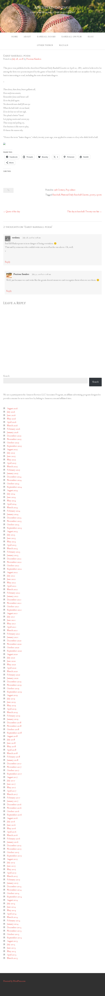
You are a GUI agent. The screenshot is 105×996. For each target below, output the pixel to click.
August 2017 (12, 777)
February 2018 (13, 756)
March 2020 (12, 671)
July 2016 (11, 821)
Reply (7, 262)
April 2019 (11, 709)
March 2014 (12, 917)
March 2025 (12, 466)
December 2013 (14, 927)
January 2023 (12, 555)
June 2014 (11, 907)
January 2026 (12, 432)
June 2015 (11, 866)
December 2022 (14, 558)
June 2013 (11, 948)
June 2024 (11, 497)
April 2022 (11, 586)
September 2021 (14, 610)
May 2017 (11, 787)
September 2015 (14, 855)
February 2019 (13, 715)
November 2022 (14, 562)
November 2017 (14, 767)
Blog (91, 37)
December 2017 (14, 763)
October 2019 (13, 688)
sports (99, 194)
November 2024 (14, 480)
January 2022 (12, 596)
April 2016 (11, 831)
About (27, 37)
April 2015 (11, 872)
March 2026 (12, 425)
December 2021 (14, 599)
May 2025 (11, 459)
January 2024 (12, 514)
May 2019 (11, 705)
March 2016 (12, 835)
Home (14, 37)
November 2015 (14, 849)
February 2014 (13, 920)
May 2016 (11, 828)
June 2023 (11, 538)
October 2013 (13, 934)
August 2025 (12, 449)
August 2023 (12, 531)
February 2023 (13, 552)
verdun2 (16, 237)
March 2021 (12, 630)
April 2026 (11, 422)
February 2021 (13, 633)
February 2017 (13, 797)
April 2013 (11, 954)
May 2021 (11, 623)
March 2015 (12, 876)
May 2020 (11, 664)
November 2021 (14, 603)
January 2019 (12, 719)
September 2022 (14, 569)
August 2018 (12, 736)
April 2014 (11, 913)
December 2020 (14, 640)
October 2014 (13, 893)
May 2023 (11, 541)
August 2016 (12, 818)
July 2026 (11, 412)
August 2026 (12, 408)
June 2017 (11, 784)
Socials (63, 45)
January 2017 (12, 801)
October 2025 (13, 442)
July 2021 (11, 616)
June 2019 (11, 702)
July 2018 (11, 739)
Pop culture (70, 189)
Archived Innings (52, 7)
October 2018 (13, 729)
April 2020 (11, 668)
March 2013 (12, 958)
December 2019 (14, 681)
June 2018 (11, 743)
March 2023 (12, 548)
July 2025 (11, 452)
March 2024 (12, 507)
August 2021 (12, 613)
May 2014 (11, 910)
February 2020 (13, 674)
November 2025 (14, 439)
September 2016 (14, 814)
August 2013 (12, 941)
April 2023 (11, 545)
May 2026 (11, 418)
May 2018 (11, 746)
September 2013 (14, 937)
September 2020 (14, 651)
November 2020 (14, 644)
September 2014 (14, 896)
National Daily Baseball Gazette (75, 194)
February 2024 (13, 511)
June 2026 (11, 415)
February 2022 (13, 592)
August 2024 (12, 490)
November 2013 (14, 930)
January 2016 (12, 842)
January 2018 (12, 760)
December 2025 (14, 435)
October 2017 (13, 770)
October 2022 (13, 565)
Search (6, 376)
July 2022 (11, 575)
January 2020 (12, 678)
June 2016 (11, 825)
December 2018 (14, 722)
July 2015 (11, 862)
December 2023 (14, 517)
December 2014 (14, 886)
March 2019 (12, 712)
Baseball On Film (72, 37)
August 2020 (12, 654)
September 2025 (14, 446)
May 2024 (11, 500)
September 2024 (14, 487)
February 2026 (13, 429)
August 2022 (12, 572)
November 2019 (14, 685)
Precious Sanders (33, 59)
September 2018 (14, 732)
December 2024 (14, 476)
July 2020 (11, 657)
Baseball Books (46, 37)
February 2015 (13, 879)
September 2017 (14, 773)
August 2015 (12, 859)
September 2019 (14, 691)
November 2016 (14, 808)
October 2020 (13, 647)
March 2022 (12, 589)
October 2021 (13, 606)
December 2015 (14, 845)
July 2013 (11, 944)
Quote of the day (13, 211)
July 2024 (11, 493)
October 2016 (13, 811)
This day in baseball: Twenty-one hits (83, 211)
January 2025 (12, 473)
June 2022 (11, 579)
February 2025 (13, 470)
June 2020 (11, 661)
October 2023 (13, 524)
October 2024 (13, 483)
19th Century (59, 189)
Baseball (56, 194)
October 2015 (13, 852)
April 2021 (11, 627)
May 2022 (11, 582)
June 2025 (11, 456)
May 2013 (11, 951)
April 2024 (11, 504)
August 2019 (12, 695)
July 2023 (11, 534)
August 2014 (12, 900)
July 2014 (11, 903)
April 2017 (11, 791)
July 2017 (11, 780)
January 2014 (12, 924)
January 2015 (12, 883)
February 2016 (13, 838)
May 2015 (11, 869)
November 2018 (14, 726)
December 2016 (14, 804)
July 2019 (11, 698)
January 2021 (12, 637)
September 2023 (14, 528)
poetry (92, 194)
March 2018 (12, 753)
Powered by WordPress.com (14, 981)
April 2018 (11, 750)
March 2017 (12, 794)
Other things (45, 45)
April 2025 (11, 463)
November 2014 (14, 890)
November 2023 (14, 521)
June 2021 (11, 620)
